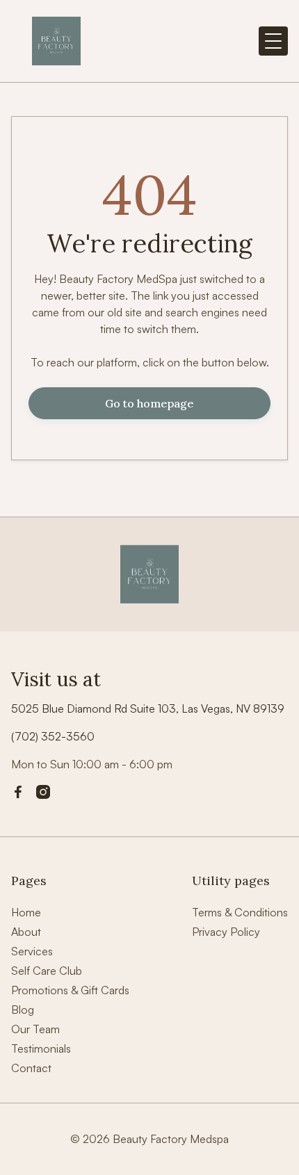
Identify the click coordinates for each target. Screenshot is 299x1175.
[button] (273, 41)
